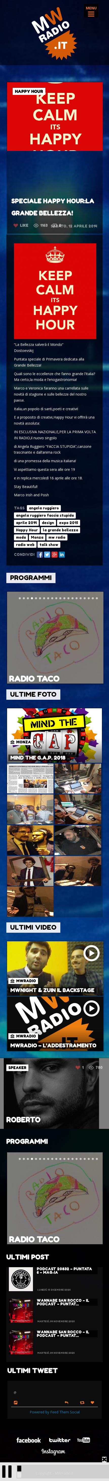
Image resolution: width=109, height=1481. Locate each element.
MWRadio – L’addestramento (53, 1046)
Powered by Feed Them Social (55, 1412)
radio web (25, 544)
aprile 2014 (26, 523)
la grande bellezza (60, 530)
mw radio (56, 537)
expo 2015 (68, 523)
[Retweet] (83, 1402)
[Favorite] (93, 1402)
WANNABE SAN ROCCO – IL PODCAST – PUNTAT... (63, 1302)
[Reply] (66, 1402)
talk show (49, 544)
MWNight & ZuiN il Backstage (52, 990)
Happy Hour (27, 530)
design (48, 523)
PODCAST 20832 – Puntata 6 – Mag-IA (64, 1270)
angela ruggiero (44, 508)
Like (24, 225)
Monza (37, 537)
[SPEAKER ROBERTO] (54, 1127)
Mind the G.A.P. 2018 (37, 758)
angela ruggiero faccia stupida (45, 515)
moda (21, 537)
